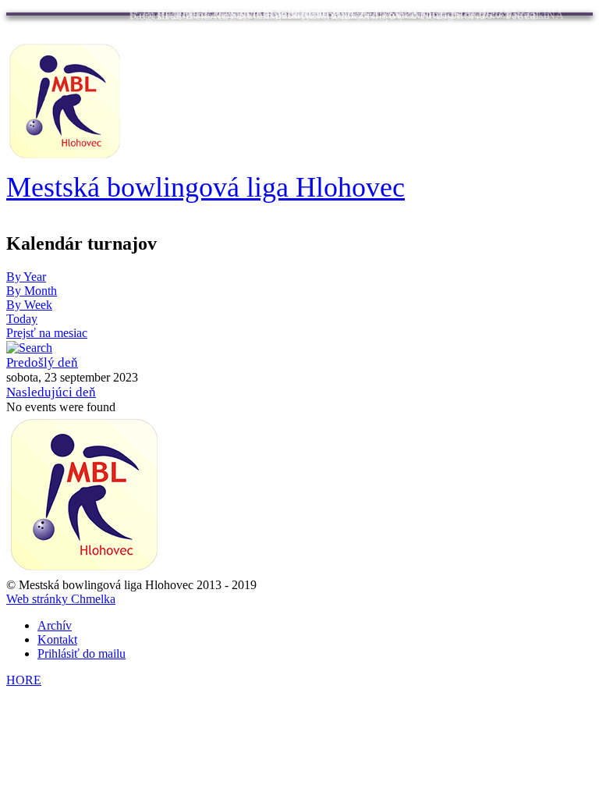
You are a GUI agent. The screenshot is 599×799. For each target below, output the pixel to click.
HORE (23, 680)
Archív (54, 625)
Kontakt (57, 639)
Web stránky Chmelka (60, 598)
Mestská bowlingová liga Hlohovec (205, 187)
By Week (29, 304)
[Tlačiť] (587, 277)
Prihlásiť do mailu (81, 653)
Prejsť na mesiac (46, 332)
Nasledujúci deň (51, 392)
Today (21, 318)
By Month (31, 290)
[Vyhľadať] (29, 346)
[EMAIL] (576, 277)
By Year (26, 276)
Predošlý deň (42, 362)
